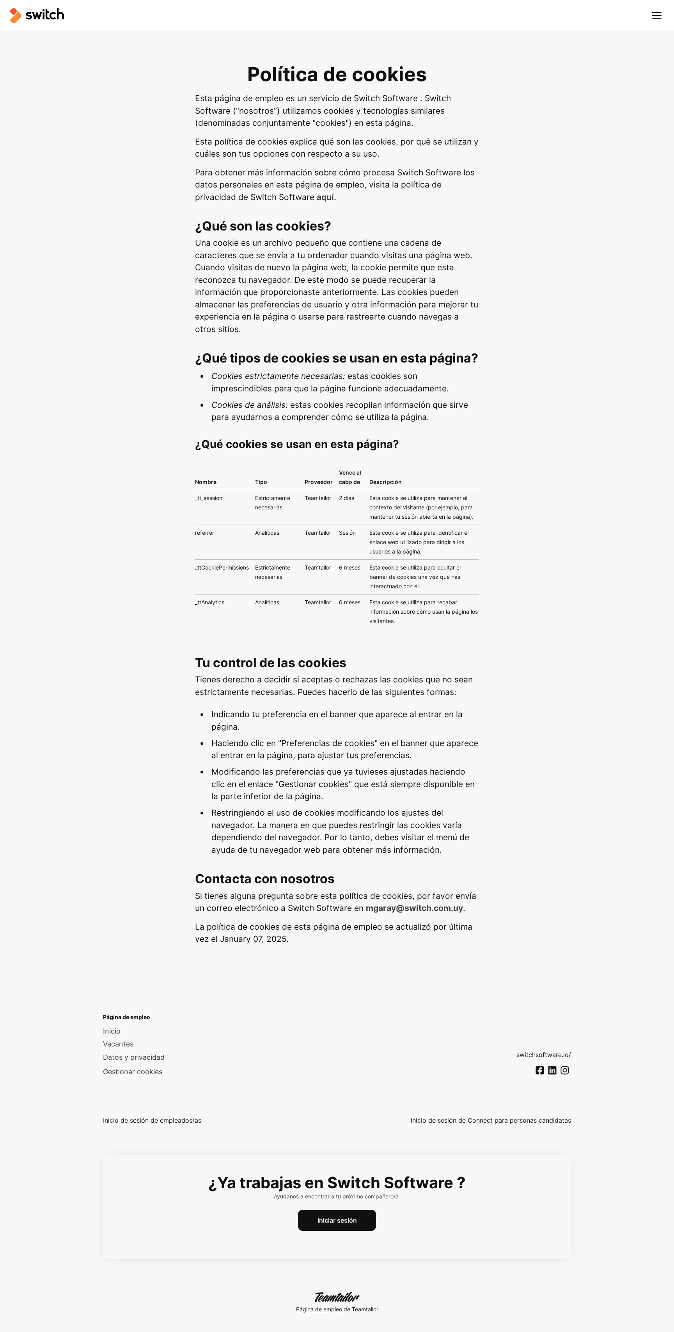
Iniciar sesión (337, 1220)
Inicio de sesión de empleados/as (152, 1120)
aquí (325, 197)
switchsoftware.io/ (543, 1055)
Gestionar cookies (132, 1072)
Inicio (112, 1031)
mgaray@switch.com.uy (414, 908)
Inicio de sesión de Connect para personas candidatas (491, 1120)
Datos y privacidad (134, 1057)
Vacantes (118, 1044)
